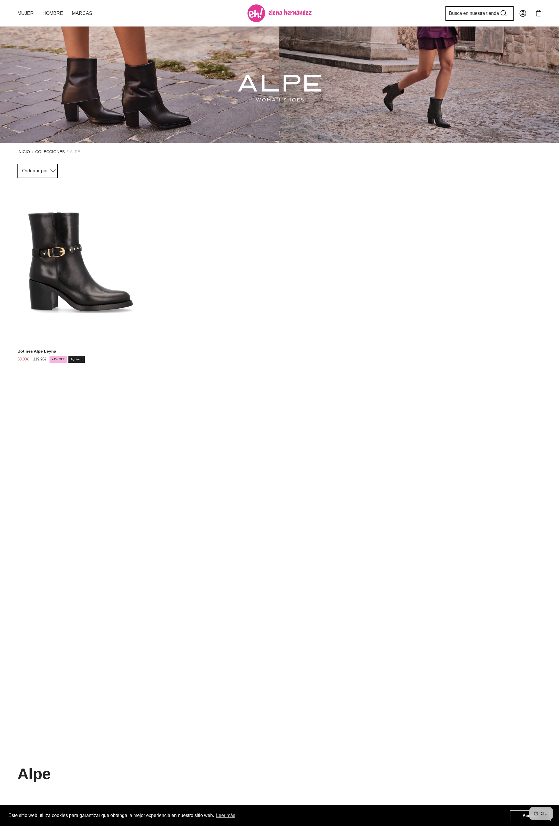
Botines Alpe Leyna (36, 351)
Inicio (23, 151)
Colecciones (50, 151)
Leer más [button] (225, 815)
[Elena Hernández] (279, 13)
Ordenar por (35, 170)
